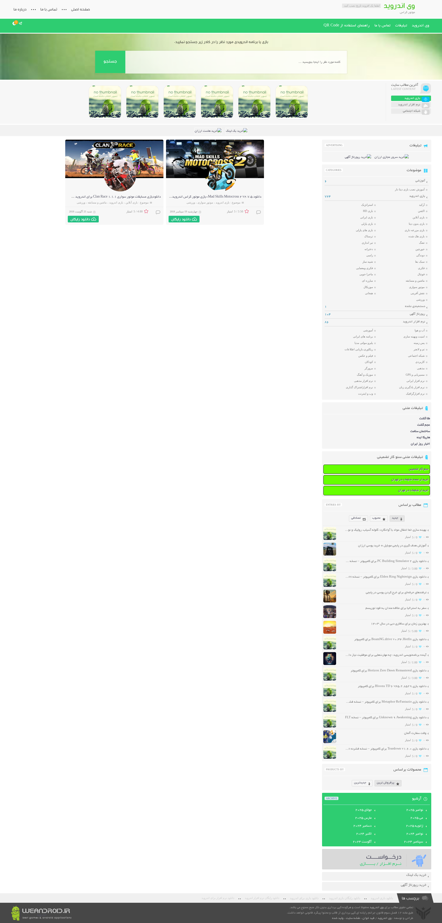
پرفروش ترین (385, 782)
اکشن (421, 210)
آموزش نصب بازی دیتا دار (410, 189)
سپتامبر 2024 (413, 842)
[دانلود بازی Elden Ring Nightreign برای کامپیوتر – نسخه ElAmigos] (254, 102)
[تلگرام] (20, 23)
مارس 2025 (363, 818)
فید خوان (368, 918)
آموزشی (420, 180)
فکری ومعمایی (364, 268)
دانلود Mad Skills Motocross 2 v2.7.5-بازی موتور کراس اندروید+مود (213, 197)
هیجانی (369, 293)
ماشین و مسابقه (97, 202)
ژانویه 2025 (414, 826)
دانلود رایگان (181, 219)
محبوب (376, 518)
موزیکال (368, 287)
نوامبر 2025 (414, 810)
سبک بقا (420, 261)
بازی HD (368, 210)
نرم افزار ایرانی (415, 380)
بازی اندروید (222, 202)
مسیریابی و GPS (415, 374)
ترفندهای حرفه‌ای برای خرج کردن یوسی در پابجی (396, 592)
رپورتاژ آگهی (417, 314)
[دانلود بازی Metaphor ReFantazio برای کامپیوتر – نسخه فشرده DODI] (105, 102)
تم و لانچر (419, 349)
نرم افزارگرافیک (415, 393)
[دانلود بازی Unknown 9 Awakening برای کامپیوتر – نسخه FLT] (329, 727)
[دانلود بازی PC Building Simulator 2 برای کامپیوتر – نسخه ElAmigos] (291, 102)
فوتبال (421, 274)
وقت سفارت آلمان (415, 733)
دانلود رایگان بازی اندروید (344, 898)
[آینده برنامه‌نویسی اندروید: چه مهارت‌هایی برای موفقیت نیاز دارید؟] (329, 664)
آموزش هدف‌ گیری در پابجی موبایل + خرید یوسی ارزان (392, 545)
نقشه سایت (353, 918)
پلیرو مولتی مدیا (364, 342)
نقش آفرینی (418, 293)
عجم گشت (423, 425)
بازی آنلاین (132, 202)
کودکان (369, 361)
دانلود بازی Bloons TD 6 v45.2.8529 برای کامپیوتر (392, 686)
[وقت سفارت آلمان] (329, 742)
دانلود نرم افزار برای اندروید (218, 898)
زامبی (369, 255)
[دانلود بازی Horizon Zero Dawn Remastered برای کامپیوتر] (179, 102)
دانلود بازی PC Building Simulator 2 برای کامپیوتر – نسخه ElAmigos (385, 561)
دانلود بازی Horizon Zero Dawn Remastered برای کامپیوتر (388, 670)
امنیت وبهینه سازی (414, 336)
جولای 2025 (363, 810)
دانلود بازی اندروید (382, 898)
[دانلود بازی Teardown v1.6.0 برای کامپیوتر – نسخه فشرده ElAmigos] (329, 758)
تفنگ (422, 242)
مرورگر (368, 368)
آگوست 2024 (362, 842)
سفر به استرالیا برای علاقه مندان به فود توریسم (396, 608)
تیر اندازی (367, 242)
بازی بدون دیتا (417, 223)
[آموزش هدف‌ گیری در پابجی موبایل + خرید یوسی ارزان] (329, 555)
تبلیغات (401, 26)
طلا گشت (424, 418)
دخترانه (368, 249)
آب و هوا (420, 330)
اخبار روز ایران (420, 444)
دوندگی (420, 255)
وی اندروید (420, 26)
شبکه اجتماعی (416, 355)
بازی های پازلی (364, 230)
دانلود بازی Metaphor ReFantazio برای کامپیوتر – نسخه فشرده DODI (385, 702)
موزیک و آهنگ (365, 374)
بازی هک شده (416, 236)
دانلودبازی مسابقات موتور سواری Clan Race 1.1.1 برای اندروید (118, 197)
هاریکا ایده (423, 437)
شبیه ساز (367, 261)
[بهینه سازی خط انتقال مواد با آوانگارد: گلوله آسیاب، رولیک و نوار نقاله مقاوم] (329, 539)
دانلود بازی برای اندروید (304, 898)
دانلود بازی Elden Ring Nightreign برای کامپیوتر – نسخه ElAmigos (385, 577)
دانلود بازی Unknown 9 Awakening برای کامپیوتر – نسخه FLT (385, 717)
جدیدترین (360, 782)
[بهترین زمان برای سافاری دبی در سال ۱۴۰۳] (329, 633)
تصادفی (356, 518)
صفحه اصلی (80, 9)
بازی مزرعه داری (415, 230)
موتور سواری (205, 202)
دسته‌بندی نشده (415, 306)
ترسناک (368, 236)
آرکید (422, 204)
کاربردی (420, 361)
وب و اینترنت (365, 393)
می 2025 (416, 818)
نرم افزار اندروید (414, 321)
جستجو (110, 61)
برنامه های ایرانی (363, 336)
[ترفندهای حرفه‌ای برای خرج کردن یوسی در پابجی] (329, 601)
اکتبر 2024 (364, 834)
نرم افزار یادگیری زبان (412, 387)
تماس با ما (48, 9)
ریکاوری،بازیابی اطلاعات (359, 349)
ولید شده (338, 918)
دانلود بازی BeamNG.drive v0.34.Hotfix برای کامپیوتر (390, 639)
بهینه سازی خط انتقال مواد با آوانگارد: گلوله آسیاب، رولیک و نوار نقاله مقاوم (385, 530)
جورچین (420, 249)
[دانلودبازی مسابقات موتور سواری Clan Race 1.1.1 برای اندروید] (120, 190)
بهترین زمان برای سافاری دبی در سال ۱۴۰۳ (398, 623)
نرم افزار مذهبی (363, 380)
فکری (421, 268)
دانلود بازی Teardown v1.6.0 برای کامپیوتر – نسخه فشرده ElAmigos (385, 749)
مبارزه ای (367, 280)
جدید (395, 518)
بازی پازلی (367, 223)
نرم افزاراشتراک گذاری (359, 387)
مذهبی (421, 368)
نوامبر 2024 (414, 834)
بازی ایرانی (366, 217)
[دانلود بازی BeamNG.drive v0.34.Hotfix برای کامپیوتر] (217, 102)
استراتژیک (367, 204)
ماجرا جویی (366, 274)
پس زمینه (419, 342)
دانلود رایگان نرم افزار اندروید (262, 898)
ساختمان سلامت (420, 431)
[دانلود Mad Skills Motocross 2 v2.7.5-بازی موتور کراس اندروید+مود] (221, 190)
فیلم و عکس (365, 355)
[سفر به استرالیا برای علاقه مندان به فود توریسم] (329, 617)
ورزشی (190, 202)
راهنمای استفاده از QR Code (347, 26)
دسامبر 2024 (362, 826)
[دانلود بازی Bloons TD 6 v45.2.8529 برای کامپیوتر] (142, 102)
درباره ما (20, 9)
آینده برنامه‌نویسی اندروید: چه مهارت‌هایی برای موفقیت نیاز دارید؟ (385, 655)
